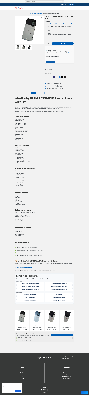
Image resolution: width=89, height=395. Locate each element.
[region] (12, 388)
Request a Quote (62, 335)
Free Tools (45, 7)
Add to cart (63, 43)
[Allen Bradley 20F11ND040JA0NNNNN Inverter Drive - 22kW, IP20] (52, 316)
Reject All (12, 391)
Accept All (18, 391)
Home (42, 7)
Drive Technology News (67, 372)
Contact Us (71, 4)
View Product (25, 329)
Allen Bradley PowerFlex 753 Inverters (37, 13)
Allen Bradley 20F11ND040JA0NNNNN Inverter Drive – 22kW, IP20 (52, 325)
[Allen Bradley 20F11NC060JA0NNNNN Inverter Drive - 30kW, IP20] (37, 316)
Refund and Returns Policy (66, 376)
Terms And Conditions (66, 378)
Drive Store (50, 7)
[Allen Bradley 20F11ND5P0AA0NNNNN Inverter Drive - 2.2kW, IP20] (67, 316)
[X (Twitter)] (44, 390)
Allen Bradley (49, 73)
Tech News (61, 7)
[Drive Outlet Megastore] (20, 8)
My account (22, 378)
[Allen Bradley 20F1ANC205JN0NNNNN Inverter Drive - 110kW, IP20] (22, 316)
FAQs (68, 7)
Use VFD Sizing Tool (62, 337)
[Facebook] (41, 390)
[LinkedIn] (48, 390)
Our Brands (56, 7)
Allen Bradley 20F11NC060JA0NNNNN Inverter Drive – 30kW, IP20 (37, 325)
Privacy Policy (44, 392)
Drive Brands (22, 372)
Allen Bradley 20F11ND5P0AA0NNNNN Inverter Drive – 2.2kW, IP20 (67, 325)
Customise (6, 391)
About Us (65, 7)
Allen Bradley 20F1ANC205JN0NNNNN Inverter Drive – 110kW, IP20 (22, 325)
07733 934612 (25, 359)
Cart (22, 376)
